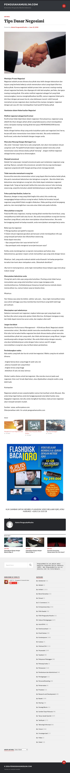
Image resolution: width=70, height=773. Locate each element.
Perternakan (42, 685)
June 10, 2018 (33, 27)
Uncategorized (43, 733)
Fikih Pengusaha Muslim (46, 615)
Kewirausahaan (43, 628)
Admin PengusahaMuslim (19, 27)
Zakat (40, 742)
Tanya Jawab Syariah (44, 716)
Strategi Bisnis (42, 707)
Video (40, 738)
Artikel (7, 16)
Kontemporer (42, 637)
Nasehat (41, 655)
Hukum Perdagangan (45, 620)
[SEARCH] (30, 565)
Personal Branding (44, 681)
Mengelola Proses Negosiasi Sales (13, 431)
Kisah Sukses (42, 633)
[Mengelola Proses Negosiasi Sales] (13, 425)
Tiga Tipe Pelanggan (51, 431)
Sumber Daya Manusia (45, 711)
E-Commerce (42, 602)
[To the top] (64, 762)
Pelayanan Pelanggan (45, 659)
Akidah (40, 585)
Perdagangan (42, 677)
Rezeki (40, 698)
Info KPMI (41, 624)
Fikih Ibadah (42, 611)
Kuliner (40, 642)
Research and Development (47, 694)
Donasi (40, 598)
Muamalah (41, 650)
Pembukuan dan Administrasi (47, 672)
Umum (40, 729)
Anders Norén (15, 769)
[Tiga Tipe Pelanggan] (55, 425)
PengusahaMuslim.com (21, 4)
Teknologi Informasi (44, 724)
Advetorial (41, 581)
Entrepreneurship (44, 607)
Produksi (41, 690)
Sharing (40, 703)
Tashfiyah (41, 720)
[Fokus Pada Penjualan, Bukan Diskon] (34, 425)
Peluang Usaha (43, 663)
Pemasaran (41, 668)
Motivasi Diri (42, 646)
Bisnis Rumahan (43, 594)
